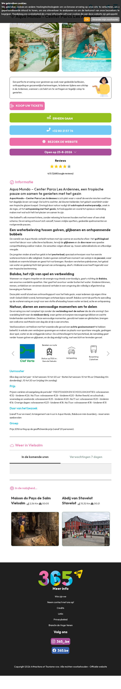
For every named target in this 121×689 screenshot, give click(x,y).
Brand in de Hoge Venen (61, 625)
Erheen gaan (63, 118)
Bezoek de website (63, 142)
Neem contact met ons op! (60, 602)
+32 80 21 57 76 (62, 131)
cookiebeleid (34, 13)
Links (60, 613)
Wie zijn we (60, 596)
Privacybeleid (60, 619)
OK (87, 19)
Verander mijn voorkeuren (105, 19)
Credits (60, 607)
